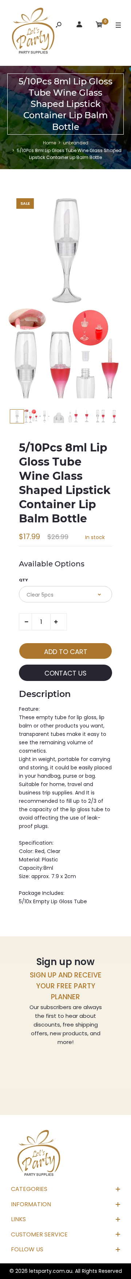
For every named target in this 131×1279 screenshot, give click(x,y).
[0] (99, 26)
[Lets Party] (33, 32)
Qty (23, 580)
